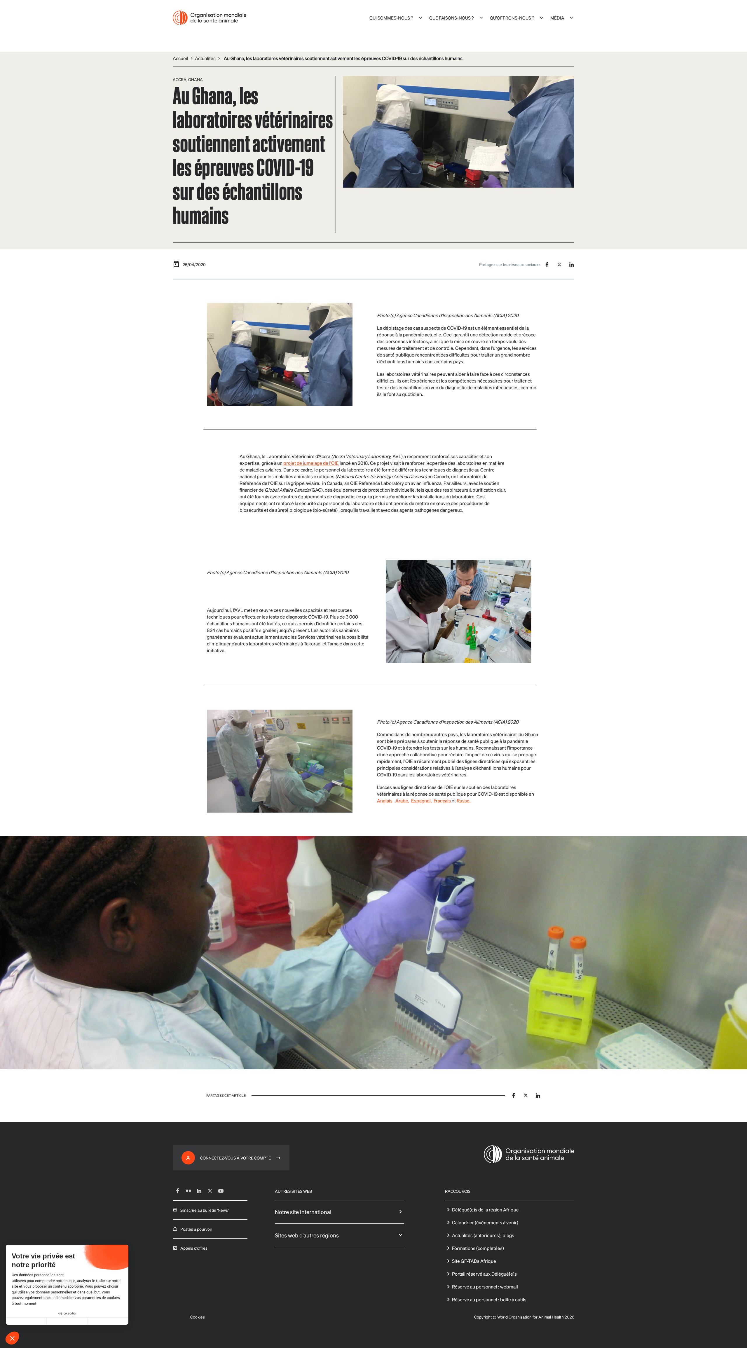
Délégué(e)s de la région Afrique (485, 1209)
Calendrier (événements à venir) (485, 1222)
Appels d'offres (193, 1248)
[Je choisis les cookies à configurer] (67, 1321)
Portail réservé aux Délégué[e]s (484, 1274)
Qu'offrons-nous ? (512, 18)
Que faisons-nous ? (451, 18)
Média (557, 18)
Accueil (180, 58)
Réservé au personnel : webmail (485, 1287)
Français (442, 800)
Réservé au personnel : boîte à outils (489, 1299)
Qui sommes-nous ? (391, 18)
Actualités (205, 58)
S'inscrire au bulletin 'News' (204, 1210)
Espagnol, (421, 800)
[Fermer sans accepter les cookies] (26, 1321)
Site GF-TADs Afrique (474, 1261)
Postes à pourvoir (196, 1229)
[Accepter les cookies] (108, 1321)
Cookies (197, 1316)
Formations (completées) (478, 1248)
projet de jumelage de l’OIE (311, 463)
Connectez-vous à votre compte (235, 1157)
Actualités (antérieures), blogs (483, 1235)
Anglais (384, 800)
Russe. (464, 800)
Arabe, (402, 800)
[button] (12, 1338)
